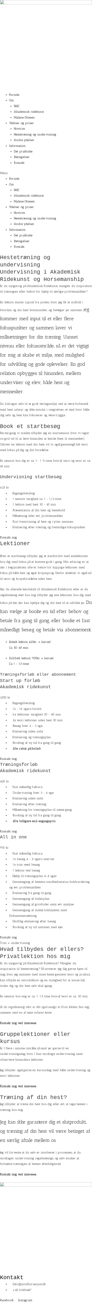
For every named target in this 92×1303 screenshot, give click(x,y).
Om (11, 100)
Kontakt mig (8, 537)
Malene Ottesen (24, 117)
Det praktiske (23, 151)
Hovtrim (19, 128)
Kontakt (19, 162)
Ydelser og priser (21, 123)
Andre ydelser (24, 140)
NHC (16, 106)
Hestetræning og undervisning (35, 134)
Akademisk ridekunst (29, 111)
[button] (46, 173)
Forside (14, 94)
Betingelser (22, 157)
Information (17, 146)
